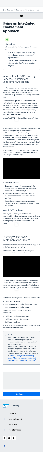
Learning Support (15, 419)
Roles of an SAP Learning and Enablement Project (20, 118)
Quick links (13, 413)
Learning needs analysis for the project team (21, 304)
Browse (10, 10)
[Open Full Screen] (16, 119)
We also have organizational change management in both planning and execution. (21, 326)
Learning (15, 406)
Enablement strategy (12, 301)
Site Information (15, 430)
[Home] (3, 10)
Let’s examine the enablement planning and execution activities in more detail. (18, 252)
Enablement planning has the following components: (21, 297)
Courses (19, 10)
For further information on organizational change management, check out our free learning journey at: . (23, 353)
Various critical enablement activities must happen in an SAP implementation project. (21, 246)
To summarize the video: (11, 182)
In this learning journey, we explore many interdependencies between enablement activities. (20, 196)
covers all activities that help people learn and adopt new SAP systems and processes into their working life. (21, 188)
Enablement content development (17, 319)
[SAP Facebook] (4, 438)
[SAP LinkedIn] (14, 438)
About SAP (13, 424)
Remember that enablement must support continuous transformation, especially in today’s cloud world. (22, 203)
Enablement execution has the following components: (17, 311)
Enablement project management (17, 316)
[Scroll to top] (4, 446)
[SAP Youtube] (9, 438)
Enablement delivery (12, 322)
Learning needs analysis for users (17, 307)
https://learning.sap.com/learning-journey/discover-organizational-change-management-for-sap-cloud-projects (22, 358)
